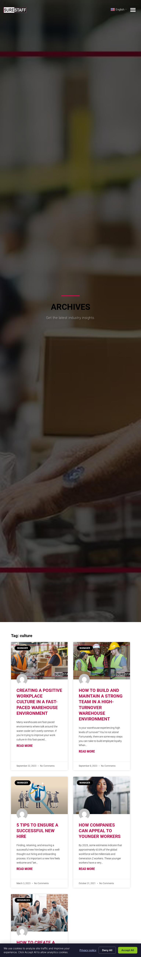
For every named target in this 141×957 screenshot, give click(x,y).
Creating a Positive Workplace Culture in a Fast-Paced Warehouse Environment (39, 702)
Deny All (107, 950)
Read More (25, 746)
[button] (133, 9)
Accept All (127, 950)
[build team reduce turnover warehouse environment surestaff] (101, 660)
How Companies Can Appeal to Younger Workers (100, 831)
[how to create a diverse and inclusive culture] (39, 913)
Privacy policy (87, 950)
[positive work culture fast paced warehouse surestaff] (39, 660)
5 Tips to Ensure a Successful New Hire (37, 831)
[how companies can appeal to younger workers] (101, 795)
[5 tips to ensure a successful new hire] (39, 795)
